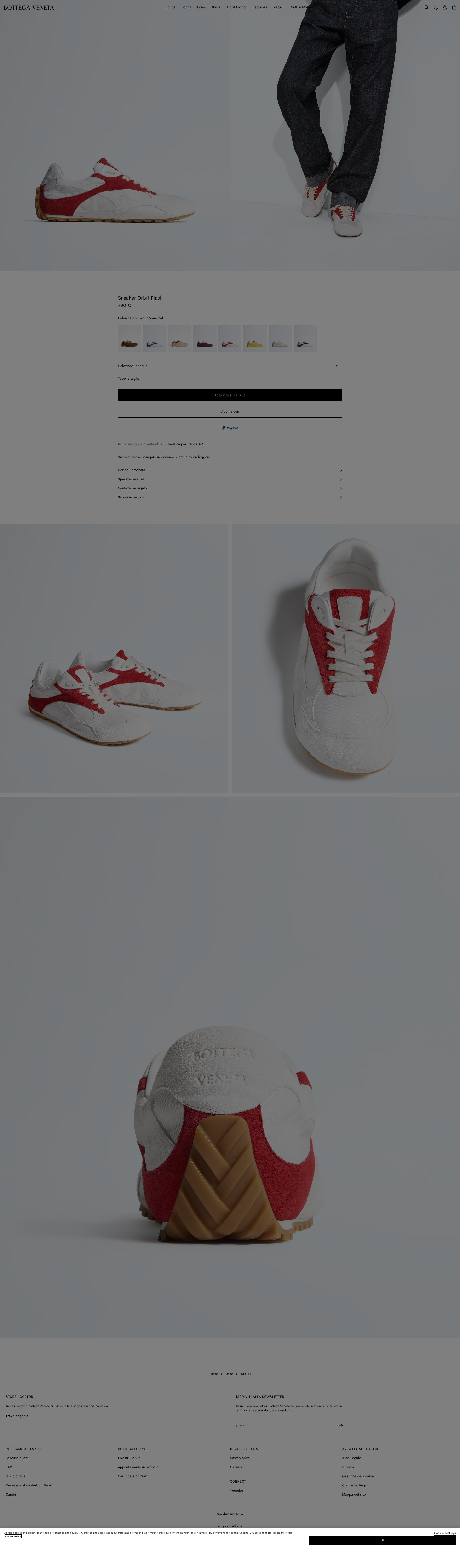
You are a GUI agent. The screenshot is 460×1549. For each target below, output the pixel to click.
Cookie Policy (13, 1536)
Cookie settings (445, 1533)
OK (383, 1540)
